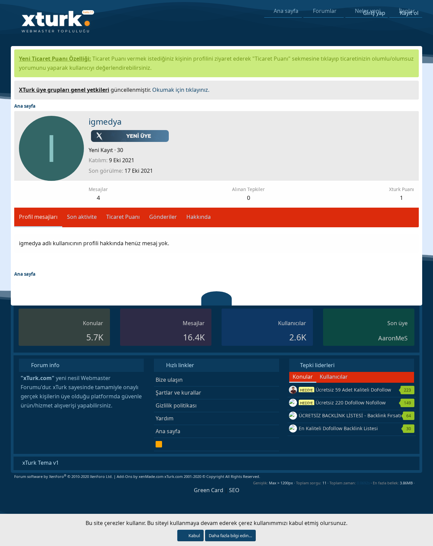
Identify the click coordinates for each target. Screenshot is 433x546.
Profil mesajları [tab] (38, 216)
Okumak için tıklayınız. (180, 89)
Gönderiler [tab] (163, 216)
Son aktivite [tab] (82, 216)
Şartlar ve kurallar (178, 392)
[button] (417, 482)
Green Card (208, 490)
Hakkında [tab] (198, 216)
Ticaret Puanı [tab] (123, 216)
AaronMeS (393, 338)
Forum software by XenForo (63, 476)
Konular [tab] (303, 376)
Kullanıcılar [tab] (334, 376)
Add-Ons (124, 476)
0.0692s (363, 482)
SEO (234, 490)
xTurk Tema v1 (40, 462)
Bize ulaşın (169, 379)
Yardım (165, 418)
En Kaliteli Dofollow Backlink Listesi (338, 428)
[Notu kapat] (411, 88)
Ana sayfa (168, 431)
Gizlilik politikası (176, 405)
